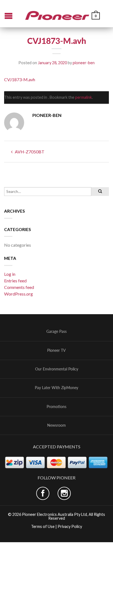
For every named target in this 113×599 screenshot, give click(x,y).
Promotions (56, 406)
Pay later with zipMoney (56, 388)
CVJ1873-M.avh (19, 79)
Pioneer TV (56, 350)
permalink (83, 97)
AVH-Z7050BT (29, 151)
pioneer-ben (84, 62)
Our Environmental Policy (56, 369)
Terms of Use (43, 526)
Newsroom (56, 425)
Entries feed (15, 280)
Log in (9, 274)
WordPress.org (18, 293)
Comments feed (19, 287)
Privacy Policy (70, 526)
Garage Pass (56, 331)
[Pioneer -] (57, 13)
